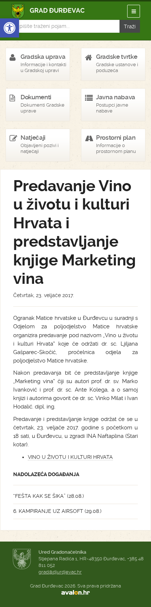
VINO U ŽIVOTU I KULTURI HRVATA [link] (70, 457)
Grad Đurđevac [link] (48, 11)
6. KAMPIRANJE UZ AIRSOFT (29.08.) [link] (57, 511)
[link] (9, 28)
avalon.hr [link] (75, 592)
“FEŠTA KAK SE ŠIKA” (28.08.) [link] (48, 496)
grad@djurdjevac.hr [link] (60, 572)
